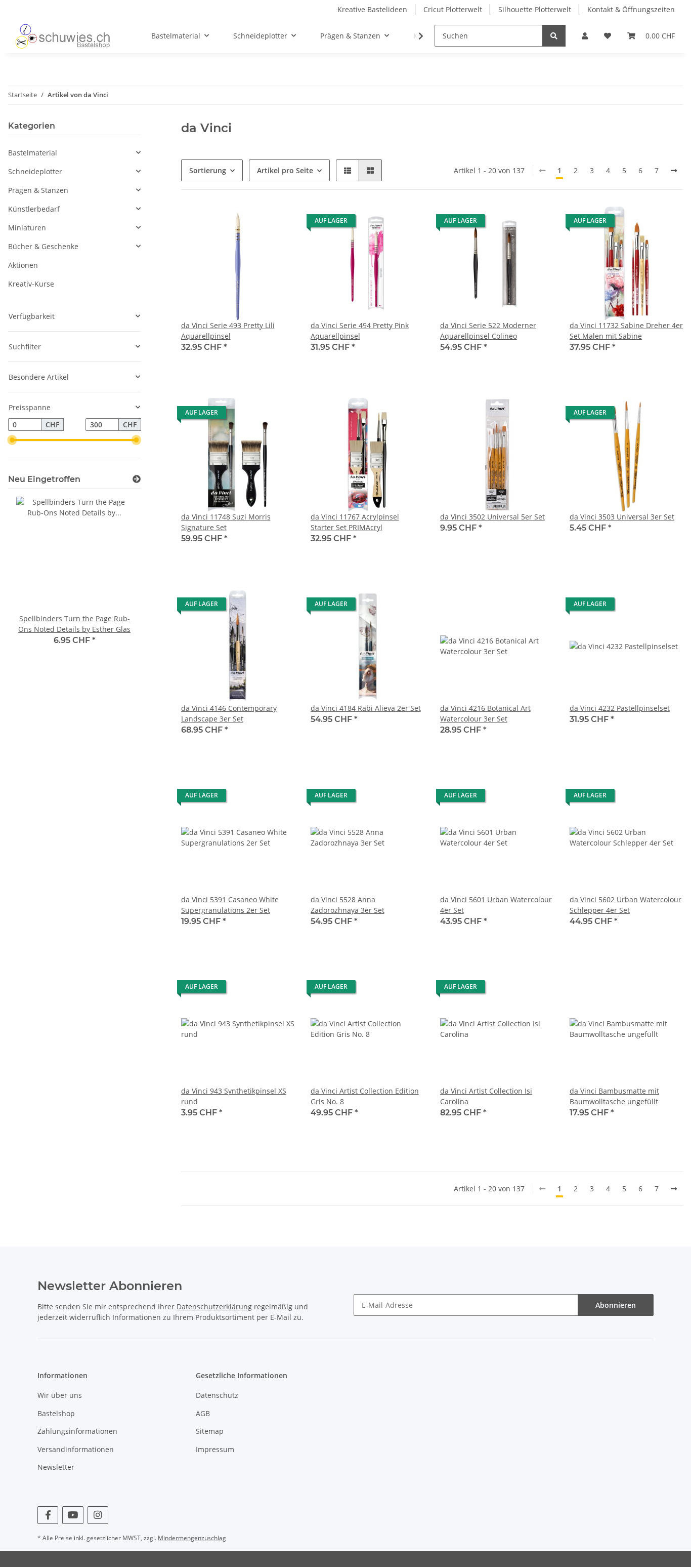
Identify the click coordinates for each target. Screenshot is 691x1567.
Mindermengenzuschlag (192, 1538)
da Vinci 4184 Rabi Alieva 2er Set (366, 708)
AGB (203, 1413)
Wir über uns (59, 1395)
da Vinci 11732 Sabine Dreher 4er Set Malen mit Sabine (626, 330)
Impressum (215, 1449)
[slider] (12, 440)
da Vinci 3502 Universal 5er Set (492, 516)
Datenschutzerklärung (214, 1306)
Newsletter (55, 1467)
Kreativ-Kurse (31, 284)
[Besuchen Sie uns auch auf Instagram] (98, 1515)
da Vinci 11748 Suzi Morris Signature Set (226, 522)
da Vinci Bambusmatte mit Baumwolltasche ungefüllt (614, 1096)
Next (115, 577)
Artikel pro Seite (285, 170)
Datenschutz (217, 1395)
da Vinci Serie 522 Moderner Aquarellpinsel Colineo (488, 330)
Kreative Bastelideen (372, 9)
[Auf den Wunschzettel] (277, 223)
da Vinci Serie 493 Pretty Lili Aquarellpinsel (228, 330)
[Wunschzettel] (607, 35)
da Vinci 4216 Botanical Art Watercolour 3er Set (485, 713)
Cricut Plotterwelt (452, 9)
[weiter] (674, 170)
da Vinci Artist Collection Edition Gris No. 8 (365, 1096)
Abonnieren (615, 1305)
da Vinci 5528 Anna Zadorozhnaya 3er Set (347, 905)
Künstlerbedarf (34, 209)
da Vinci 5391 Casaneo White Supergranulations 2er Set (230, 905)
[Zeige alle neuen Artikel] (137, 479)
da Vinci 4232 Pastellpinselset (620, 708)
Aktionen (23, 265)
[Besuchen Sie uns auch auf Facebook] (47, 1515)
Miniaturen (27, 227)
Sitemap (210, 1431)
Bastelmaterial (32, 152)
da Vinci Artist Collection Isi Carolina (486, 1096)
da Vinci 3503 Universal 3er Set (622, 516)
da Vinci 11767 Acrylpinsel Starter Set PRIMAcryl (355, 522)
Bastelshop (56, 1413)
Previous (33, 577)
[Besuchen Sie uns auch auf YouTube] (72, 1515)
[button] (585, 35)
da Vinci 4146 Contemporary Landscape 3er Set (229, 713)
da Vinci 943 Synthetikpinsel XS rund (233, 1096)
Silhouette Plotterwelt (534, 9)
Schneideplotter (35, 171)
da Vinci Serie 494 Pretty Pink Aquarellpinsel (360, 330)
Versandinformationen (75, 1449)
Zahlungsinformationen (77, 1431)
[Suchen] (554, 36)
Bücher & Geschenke (43, 246)
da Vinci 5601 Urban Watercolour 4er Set (496, 905)
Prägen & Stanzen (38, 190)
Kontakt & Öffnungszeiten (631, 9)
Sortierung (207, 170)
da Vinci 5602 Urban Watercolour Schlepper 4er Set (625, 905)
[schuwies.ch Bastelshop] (61, 36)
